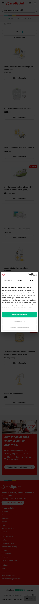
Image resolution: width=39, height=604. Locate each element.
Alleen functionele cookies (19, 327)
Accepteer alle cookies (19, 314)
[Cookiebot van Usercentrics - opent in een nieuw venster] (28, 274)
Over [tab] (32, 280)
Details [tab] (19, 280)
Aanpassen (18, 321)
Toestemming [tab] (7, 280)
